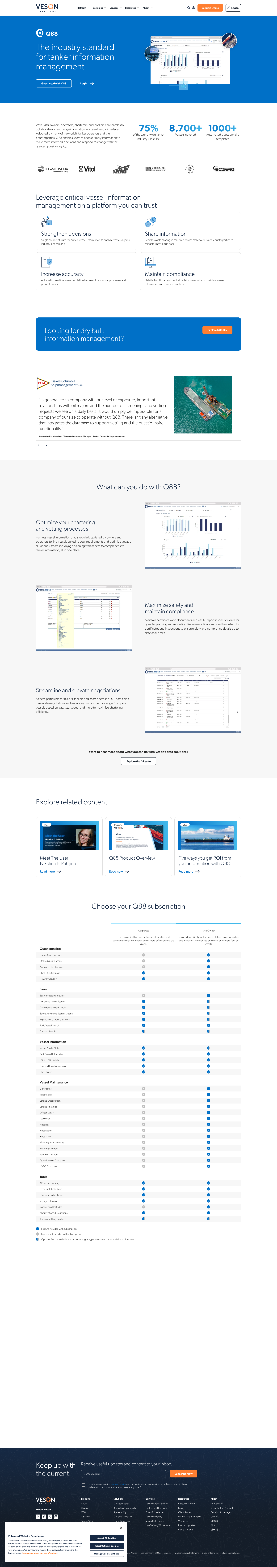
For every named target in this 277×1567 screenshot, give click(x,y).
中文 (213, 1525)
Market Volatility (121, 1503)
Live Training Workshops (158, 1525)
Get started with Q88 (53, 83)
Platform (81, 7)
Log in (84, 83)
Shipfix (84, 1507)
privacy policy (119, 1483)
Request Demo (210, 7)
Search (188, 7)
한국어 (214, 1529)
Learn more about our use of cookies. (40, 1553)
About (146, 7)
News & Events (185, 1529)
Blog (180, 1507)
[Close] (121, 1527)
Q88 (83, 1512)
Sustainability (119, 1512)
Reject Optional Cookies (107, 1545)
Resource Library (186, 1503)
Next (46, 445)
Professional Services (156, 1507)
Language (193, 7)
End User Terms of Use (151, 1553)
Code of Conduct (210, 1553)
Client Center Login (230, 1553)
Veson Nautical (47, 8)
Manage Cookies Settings (106, 1553)
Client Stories (184, 1512)
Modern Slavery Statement (187, 1553)
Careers (214, 1516)
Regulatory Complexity (124, 1507)
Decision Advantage (221, 1512)
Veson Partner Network (222, 1507)
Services (114, 7)
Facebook (44, 1517)
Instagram (56, 1517)
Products (85, 1498)
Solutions (98, 7)
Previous (38, 445)
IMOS (84, 1503)
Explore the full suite (138, 761)
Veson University (154, 1516)
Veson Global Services (157, 1503)
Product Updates (186, 1525)
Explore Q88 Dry (217, 330)
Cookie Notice (130, 1553)
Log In (235, 7)
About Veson (217, 1503)
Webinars (183, 1520)
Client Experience (155, 1512)
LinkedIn (38, 1517)
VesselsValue (87, 1520)
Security (167, 1553)
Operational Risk (121, 1520)
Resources (130, 7)
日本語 (214, 1520)
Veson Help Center (155, 1520)
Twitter (50, 1517)
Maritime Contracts (122, 1516)
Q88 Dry (85, 1516)
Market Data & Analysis (189, 1516)
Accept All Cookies (106, 1538)
